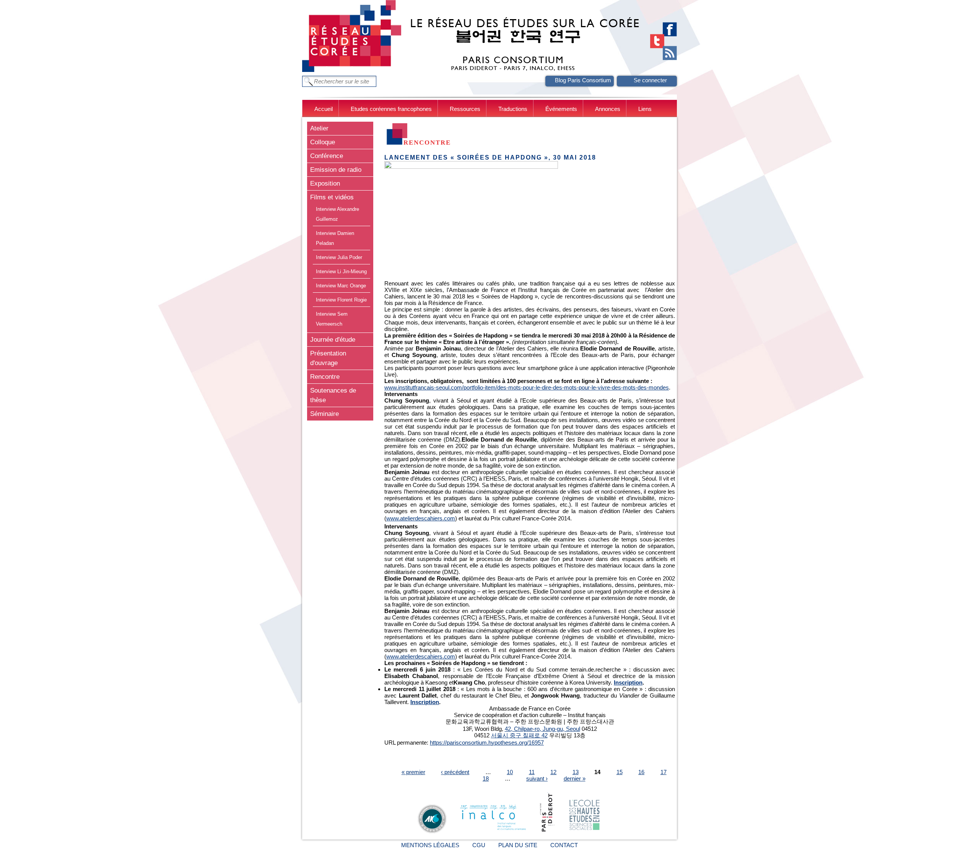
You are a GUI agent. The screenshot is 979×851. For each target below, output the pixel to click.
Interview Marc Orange (341, 286)
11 (532, 772)
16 (641, 772)
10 (510, 772)
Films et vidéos (332, 197)
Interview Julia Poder (339, 257)
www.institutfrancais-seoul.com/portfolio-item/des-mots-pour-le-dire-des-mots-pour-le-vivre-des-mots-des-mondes (526, 387)
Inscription (628, 682)
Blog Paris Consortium (583, 80)
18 (486, 778)
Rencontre (325, 376)
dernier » (574, 778)
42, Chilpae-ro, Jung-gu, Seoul (542, 728)
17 (663, 772)
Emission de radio (335, 169)
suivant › (537, 778)
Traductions (512, 109)
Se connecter (650, 80)
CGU (478, 845)
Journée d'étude (332, 339)
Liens (645, 109)
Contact (564, 845)
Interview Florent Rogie (341, 300)
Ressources (465, 109)
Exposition (325, 183)
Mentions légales (430, 845)
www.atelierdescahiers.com (420, 518)
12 (553, 772)
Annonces (607, 109)
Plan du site (517, 845)
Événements (561, 109)
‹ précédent (455, 772)
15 (619, 772)
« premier (413, 772)
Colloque (322, 142)
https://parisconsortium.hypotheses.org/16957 (487, 742)
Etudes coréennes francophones (391, 109)
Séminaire (324, 413)
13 (575, 772)
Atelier (319, 128)
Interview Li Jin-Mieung (341, 271)
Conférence (326, 155)
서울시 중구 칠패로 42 (519, 735)
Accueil (323, 109)
